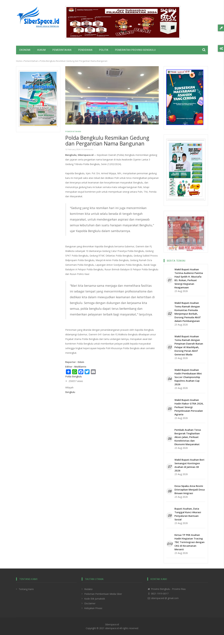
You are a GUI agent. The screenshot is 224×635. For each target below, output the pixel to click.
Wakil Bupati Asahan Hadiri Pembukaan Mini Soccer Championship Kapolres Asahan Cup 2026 (188, 377)
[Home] (38, 18)
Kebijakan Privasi (93, 608)
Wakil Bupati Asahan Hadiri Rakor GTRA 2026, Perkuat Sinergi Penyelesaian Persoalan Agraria (189, 407)
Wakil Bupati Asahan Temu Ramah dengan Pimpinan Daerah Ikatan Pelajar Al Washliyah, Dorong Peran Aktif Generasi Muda (188, 345)
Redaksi (88, 589)
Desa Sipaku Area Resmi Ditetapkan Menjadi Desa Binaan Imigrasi (189, 489)
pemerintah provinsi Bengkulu (135, 50)
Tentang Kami (26, 589)
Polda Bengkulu (73, 376)
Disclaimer (89, 603)
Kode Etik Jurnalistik (94, 598)
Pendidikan (85, 50)
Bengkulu (70, 392)
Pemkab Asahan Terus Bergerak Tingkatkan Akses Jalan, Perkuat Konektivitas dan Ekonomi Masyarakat (187, 437)
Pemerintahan (61, 50)
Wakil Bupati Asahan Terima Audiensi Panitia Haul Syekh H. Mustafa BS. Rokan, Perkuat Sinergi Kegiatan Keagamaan (188, 278)
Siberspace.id (112, 624)
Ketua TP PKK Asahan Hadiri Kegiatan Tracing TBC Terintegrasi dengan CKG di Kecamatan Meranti (189, 542)
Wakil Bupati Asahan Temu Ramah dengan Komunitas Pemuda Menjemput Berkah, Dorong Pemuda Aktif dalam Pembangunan (187, 312)
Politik (103, 50)
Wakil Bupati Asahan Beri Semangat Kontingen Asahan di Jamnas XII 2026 (189, 465)
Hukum (41, 50)
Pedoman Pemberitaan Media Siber (103, 593)
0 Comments (87, 149)
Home (19, 60)
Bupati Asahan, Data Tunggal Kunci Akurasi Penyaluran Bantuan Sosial (187, 514)
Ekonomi (25, 50)
